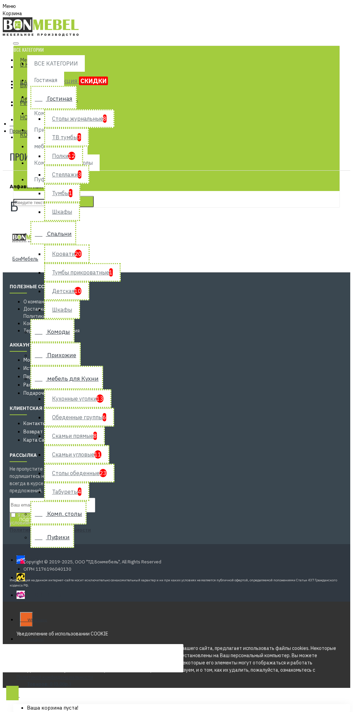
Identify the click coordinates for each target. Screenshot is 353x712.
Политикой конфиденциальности (55, 677)
